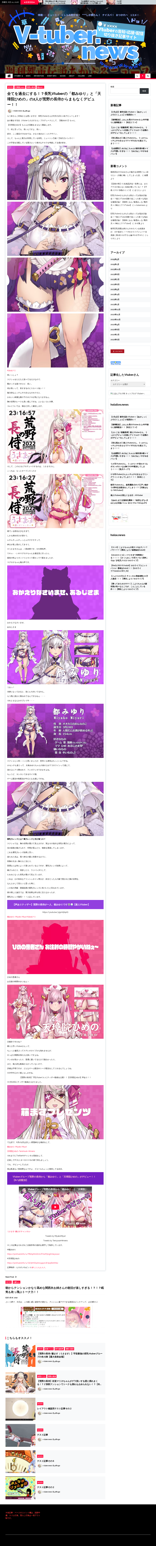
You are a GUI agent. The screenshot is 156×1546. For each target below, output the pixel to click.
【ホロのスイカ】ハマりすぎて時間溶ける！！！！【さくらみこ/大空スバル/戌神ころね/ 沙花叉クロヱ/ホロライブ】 (129, 558)
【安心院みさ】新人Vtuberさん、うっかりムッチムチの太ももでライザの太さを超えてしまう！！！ (129, 140)
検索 (112, 87)
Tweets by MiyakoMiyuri (55, 1236)
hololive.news (120, 404)
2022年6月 (115, 340)
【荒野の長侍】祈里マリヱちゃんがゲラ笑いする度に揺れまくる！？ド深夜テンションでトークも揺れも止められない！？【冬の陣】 (69, 1383)
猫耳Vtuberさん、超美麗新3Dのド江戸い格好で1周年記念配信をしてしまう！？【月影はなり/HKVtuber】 (113, 2)
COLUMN (81, 76)
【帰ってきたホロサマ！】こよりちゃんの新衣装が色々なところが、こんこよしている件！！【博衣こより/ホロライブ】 (129, 586)
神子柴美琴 (59, 1349)
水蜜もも (16, 1282)
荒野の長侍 (31, 87)
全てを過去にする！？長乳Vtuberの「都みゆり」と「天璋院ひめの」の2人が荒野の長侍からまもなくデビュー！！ (54, 99)
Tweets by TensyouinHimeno (55, 1241)
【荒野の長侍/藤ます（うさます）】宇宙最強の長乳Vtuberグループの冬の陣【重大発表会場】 (69, 1355)
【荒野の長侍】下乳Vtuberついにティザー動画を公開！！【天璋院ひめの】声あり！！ (55, 1077)
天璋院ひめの (20, 87)
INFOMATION (39, 76)
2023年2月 (115, 299)
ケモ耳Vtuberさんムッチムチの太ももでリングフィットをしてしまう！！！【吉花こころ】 (77, 2)
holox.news (118, 535)
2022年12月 (115, 309)
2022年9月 (115, 324)
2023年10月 (115, 269)
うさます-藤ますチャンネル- (19, 1231)
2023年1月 (115, 304)
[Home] (9, 76)
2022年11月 (115, 314)
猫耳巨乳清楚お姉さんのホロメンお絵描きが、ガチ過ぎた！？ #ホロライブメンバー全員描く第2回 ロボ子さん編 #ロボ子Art (129, 231)
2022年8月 (115, 329)
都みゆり (40, 87)
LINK (90, 76)
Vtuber (17, 76)
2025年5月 (115, 259)
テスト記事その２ (45, 1487)
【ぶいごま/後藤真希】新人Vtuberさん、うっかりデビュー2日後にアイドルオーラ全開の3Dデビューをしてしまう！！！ (129, 130)
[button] (137, 76)
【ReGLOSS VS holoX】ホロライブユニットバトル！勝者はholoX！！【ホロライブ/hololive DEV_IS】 (129, 568)
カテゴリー (115, 380)
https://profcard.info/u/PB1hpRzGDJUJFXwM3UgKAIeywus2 (33, 1254)
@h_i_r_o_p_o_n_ (38, 1267)
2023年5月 (115, 289)
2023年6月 (115, 284)
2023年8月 (115, 274)
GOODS (62, 76)
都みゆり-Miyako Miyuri (17, 917)
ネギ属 (137, 223)
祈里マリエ (49, 1349)
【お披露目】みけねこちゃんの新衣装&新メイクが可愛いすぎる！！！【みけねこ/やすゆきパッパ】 (129, 151)
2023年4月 (115, 294)
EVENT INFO (51, 76)
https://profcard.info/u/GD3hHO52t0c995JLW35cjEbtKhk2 (32, 1263)
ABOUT (71, 76)
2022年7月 (115, 335)
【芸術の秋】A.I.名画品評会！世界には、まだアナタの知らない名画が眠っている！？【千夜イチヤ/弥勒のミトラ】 (129, 187)
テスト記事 (42, 1434)
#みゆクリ (11, 370)
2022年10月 (115, 319)
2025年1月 (115, 264)
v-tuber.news (140, 205)
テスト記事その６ (45, 1461)
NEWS (28, 76)
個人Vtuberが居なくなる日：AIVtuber (127, 495)
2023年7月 (115, 279)
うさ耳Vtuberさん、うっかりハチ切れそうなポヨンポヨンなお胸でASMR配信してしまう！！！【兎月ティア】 (41, 2)
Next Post (9, 1277)
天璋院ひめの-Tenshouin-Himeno (21, 1151)
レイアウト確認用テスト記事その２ (54, 1408)
